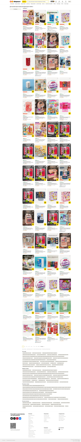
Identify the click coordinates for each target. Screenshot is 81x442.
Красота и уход (30, 425)
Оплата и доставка (46, 416)
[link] (27, 353)
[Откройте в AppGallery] (17, 419)
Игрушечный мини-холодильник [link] (27, 272)
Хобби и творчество (31, 426)
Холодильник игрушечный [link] (26, 139)
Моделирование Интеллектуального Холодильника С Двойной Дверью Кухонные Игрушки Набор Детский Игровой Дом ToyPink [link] (65, 95)
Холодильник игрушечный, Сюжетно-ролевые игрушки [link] (28, 117)
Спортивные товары (31, 431)
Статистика (3, 440)
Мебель (29, 416)
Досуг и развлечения (31, 415)
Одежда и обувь (30, 421)
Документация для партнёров (48, 431)
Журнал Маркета (46, 421)
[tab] (12, 4)
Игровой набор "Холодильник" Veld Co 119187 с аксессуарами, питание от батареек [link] (40, 95)
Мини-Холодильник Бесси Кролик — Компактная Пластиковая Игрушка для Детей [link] (28, 338)
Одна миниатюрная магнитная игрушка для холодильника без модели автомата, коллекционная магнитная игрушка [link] (52, 273)
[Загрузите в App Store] (11, 419)
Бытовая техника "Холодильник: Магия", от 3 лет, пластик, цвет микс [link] (52, 28)
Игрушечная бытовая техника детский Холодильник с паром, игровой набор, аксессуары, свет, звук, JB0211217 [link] (40, 72)
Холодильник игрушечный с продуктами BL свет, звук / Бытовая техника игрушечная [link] (28, 51)
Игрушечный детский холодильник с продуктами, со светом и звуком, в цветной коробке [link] (52, 72)
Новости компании (61, 415)
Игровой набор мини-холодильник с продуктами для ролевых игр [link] (52, 95)
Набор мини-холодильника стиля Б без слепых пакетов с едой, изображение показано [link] (52, 317)
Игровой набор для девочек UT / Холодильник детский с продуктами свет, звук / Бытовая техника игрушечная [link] (52, 51)
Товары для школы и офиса (32, 430)
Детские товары (30, 435)
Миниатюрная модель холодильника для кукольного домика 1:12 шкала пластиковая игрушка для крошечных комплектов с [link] (65, 317)
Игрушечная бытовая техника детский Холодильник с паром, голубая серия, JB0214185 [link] (65, 228)
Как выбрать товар (46, 415)
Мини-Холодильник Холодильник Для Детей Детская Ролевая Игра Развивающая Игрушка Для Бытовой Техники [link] (65, 117)
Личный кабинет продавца (47, 429)
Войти (70, 1)
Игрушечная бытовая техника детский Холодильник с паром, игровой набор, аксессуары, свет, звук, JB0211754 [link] (65, 183)
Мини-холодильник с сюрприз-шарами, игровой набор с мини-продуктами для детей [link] (64, 28)
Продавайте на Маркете (47, 430)
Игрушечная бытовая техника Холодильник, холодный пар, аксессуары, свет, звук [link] (27, 251)
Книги (29, 429)
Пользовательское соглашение (10, 440)
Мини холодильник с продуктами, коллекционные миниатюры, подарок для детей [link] (52, 117)
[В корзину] (33, 24)
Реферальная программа (62, 416)
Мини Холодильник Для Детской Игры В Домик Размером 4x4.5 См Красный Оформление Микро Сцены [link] (28, 72)
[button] (25, 8)
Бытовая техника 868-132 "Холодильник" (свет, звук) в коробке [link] (52, 338)
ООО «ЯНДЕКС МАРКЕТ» (76, 439)
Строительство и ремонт (31, 434)
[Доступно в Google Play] (14, 419)
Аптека (29, 424)
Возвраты (45, 420)
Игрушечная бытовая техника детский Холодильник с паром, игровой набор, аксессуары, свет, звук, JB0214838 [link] (40, 338)
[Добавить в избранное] (33, 10)
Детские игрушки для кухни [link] (63, 72)
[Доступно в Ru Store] (20, 419)
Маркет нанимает (61, 420)
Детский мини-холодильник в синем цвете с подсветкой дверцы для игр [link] (40, 273)
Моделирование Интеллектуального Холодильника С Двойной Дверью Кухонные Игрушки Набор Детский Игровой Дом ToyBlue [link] (40, 206)
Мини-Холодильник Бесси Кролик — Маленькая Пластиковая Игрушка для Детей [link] (65, 295)
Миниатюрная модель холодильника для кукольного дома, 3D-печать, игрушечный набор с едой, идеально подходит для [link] (40, 317)
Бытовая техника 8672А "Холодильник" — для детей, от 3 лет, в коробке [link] (40, 28)
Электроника (30, 420)
